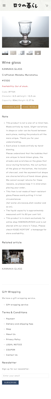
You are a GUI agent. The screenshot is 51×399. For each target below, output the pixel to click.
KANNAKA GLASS (12, 69)
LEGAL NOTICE (14, 345)
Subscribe (10, 382)
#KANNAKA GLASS (11, 107)
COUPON (10, 350)
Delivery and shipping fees (19, 324)
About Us (11, 334)
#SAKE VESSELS (29, 107)
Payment (10, 319)
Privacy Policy (13, 339)
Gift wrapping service (17, 305)
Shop (8, 329)
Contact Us (12, 355)
